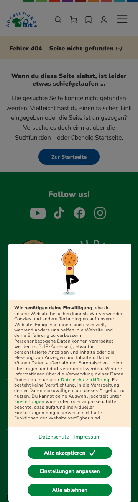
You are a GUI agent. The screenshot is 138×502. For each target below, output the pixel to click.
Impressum (87, 436)
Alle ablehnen (70, 490)
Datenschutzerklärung (85, 380)
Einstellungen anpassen (69, 471)
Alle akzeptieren (64, 453)
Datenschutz (54, 436)
